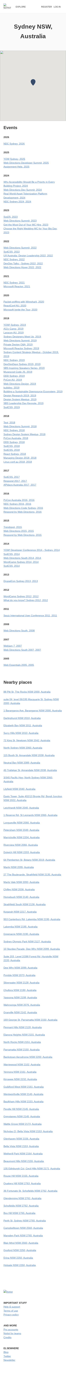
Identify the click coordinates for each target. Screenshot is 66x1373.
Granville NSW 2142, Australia (20, 1012)
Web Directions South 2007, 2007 (22, 649)
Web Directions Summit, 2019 (20, 340)
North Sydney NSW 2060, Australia (23, 747)
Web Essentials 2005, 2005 (19, 665)
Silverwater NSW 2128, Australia (21, 982)
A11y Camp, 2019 (13, 328)
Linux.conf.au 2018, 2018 (18, 461)
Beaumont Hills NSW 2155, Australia (24, 1161)
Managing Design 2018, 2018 (20, 457)
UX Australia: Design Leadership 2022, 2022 (28, 255)
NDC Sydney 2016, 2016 (17, 504)
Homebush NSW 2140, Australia (21, 897)
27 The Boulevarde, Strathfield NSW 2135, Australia (32, 874)
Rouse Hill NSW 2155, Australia (21, 1175)
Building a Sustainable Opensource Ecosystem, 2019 (33, 391)
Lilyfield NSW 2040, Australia (19, 789)
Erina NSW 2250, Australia (18, 1257)
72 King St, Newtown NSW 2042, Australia (27, 740)
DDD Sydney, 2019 (14, 375)
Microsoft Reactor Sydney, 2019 (21, 348)
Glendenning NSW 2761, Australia (22, 1198)
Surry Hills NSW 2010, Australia (21, 733)
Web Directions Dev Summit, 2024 (23, 189)
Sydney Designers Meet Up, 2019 (22, 336)
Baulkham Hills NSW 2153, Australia (23, 1101)
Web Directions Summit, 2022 (20, 247)
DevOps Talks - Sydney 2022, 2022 (23, 263)
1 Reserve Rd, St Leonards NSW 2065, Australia (30, 815)
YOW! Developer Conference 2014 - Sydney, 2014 (32, 550)
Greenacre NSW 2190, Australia (21, 934)
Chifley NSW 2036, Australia (19, 889)
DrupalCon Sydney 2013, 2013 (21, 581)
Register (46, 7)
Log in (57, 7)
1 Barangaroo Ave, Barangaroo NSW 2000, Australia (33, 710)
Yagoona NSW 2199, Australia (20, 997)
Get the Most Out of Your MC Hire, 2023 (26, 224)
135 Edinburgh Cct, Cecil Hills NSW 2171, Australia (32, 1168)
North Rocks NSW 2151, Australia (22, 1042)
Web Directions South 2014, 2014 (22, 558)
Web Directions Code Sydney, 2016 (23, 508)
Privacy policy (11, 1314)
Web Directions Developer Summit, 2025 (26, 162)
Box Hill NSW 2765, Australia (19, 1213)
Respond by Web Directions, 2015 (23, 535)
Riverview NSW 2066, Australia (21, 844)
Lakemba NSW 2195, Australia (20, 926)
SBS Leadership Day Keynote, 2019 (23, 403)
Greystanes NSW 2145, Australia (22, 1116)
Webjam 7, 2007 (13, 645)
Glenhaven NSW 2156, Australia (21, 1138)
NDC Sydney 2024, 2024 (17, 201)
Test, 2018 (9, 422)
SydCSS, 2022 (12, 251)
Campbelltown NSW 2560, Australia (23, 1228)
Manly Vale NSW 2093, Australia (21, 882)
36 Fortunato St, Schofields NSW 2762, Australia (30, 1190)
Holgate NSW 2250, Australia (20, 1265)
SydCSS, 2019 (12, 407)
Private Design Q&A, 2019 (18, 344)
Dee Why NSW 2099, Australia (20, 967)
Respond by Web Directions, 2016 (23, 511)
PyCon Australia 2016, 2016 (19, 500)
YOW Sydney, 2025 (14, 159)
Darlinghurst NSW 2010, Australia (22, 718)
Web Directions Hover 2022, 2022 (22, 267)
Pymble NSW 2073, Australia (19, 975)
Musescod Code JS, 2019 (18, 371)
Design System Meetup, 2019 (20, 399)
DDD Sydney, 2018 (14, 442)
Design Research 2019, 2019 (20, 395)
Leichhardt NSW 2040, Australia (21, 807)
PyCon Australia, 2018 (16, 438)
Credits (7, 1337)
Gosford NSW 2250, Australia (20, 1250)
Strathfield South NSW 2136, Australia (25, 904)
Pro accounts (11, 1329)
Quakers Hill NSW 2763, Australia (22, 1183)
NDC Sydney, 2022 (14, 259)
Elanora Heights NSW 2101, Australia (24, 1034)
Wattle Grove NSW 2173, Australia (23, 1124)
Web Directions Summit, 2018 (20, 426)
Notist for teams (12, 1333)
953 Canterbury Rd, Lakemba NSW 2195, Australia (32, 919)
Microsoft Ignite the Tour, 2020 (20, 309)
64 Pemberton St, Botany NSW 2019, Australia (29, 859)
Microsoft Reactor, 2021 (17, 286)
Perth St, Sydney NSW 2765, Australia (25, 1220)
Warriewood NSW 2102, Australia (22, 1064)
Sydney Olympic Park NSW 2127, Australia (27, 941)
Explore (21, 7)
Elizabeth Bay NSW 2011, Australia (23, 725)
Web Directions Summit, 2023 (20, 220)
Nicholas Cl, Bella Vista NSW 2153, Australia (28, 1131)
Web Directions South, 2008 (19, 630)
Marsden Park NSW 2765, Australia (23, 1235)
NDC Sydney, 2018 (14, 430)
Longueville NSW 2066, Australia (22, 822)
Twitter (7, 1356)
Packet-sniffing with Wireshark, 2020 (24, 301)
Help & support (12, 1306)
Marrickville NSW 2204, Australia (22, 837)
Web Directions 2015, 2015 (19, 531)
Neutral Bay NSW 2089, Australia (22, 762)
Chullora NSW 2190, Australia (20, 990)
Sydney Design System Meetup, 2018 (24, 434)
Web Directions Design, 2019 (20, 383)
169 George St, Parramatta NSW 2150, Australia (30, 1019)
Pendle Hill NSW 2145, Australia (21, 1109)
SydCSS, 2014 (12, 554)
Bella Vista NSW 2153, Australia (21, 1146)
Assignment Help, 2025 (16, 166)
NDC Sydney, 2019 (14, 360)
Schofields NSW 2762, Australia (21, 1205)
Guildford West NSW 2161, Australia (24, 1086)
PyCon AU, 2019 (13, 379)
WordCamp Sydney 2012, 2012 (21, 596)
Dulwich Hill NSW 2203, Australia (22, 852)
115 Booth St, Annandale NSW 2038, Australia (29, 755)
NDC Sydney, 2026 (14, 143)
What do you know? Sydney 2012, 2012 (26, 600)
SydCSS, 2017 (12, 476)
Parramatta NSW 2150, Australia (22, 1049)
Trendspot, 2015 (13, 527)
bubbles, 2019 (11, 387)
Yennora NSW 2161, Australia (20, 1071)
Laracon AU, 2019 (14, 332)
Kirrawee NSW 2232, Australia (20, 1079)
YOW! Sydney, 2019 (15, 324)
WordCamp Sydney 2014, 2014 (21, 562)
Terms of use (11, 1310)
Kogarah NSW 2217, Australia (20, 911)
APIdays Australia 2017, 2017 (20, 484)
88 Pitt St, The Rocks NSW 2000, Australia (27, 691)
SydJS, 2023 (11, 216)
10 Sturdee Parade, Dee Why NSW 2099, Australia (32, 948)
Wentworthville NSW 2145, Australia (23, 1094)
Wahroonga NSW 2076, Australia (22, 1004)
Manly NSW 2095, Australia (19, 867)
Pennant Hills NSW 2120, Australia (23, 1027)
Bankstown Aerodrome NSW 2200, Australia (28, 1057)
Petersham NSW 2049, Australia (21, 830)
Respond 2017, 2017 (15, 481)
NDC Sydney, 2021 (14, 282)
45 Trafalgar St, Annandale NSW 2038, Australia (30, 770)
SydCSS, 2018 (12, 446)
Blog (6, 1352)
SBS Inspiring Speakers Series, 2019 (24, 368)
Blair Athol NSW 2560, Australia (21, 1242)
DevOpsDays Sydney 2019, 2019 (22, 364)
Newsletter (9, 1360)
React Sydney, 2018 (15, 454)
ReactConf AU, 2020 (15, 305)
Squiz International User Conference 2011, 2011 (30, 615)
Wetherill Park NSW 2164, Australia (23, 1153)
